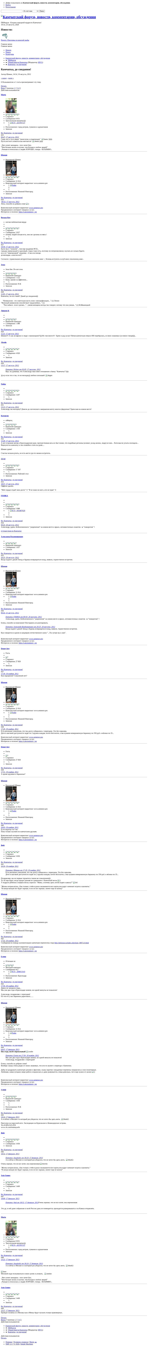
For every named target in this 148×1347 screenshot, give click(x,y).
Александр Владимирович (12, 537)
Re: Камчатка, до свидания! (12, 133)
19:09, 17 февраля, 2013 (10, 1199)
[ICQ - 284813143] (17, 972)
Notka (3, 384)
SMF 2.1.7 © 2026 (12, 1344)
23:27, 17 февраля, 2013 (10, 1311)
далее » (11, 78)
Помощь (9, 1342)
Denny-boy (5, 649)
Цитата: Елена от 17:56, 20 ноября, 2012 (22, 1055)
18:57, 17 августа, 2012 (10, 484)
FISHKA (4, 496)
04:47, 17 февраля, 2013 (10, 1049)
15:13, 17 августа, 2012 (10, 407)
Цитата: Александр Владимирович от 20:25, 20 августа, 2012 (30, 627)
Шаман (4, 155)
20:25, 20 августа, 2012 (10, 558)
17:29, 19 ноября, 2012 (9, 729)
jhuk (3, 845)
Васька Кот (5, 218)
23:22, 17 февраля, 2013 (10, 1260)
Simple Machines (26, 1344)
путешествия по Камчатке (11, 531)
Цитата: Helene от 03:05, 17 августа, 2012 (23, 369)
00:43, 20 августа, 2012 (10, 525)
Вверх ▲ (33, 1342)
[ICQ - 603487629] (17, 511)
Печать (3, 86)
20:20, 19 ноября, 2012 (9, 866)
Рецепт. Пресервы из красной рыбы (15, 40)
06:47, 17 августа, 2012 (10, 137)
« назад (4, 78)
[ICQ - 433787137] (17, 123)
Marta (3, 95)
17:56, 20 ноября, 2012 (9, 986)
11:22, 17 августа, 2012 (10, 334)
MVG (40, 62)
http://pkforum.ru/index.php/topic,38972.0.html (71, 943)
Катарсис (5, 416)
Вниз (3, 88)
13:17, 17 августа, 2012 (10, 365)
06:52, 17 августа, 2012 (10, 202)
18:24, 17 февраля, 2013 (10, 1117)
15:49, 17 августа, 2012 (10, 441)
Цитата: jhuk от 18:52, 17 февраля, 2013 (22, 1202)
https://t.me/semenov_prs (28, 212)
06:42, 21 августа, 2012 (10, 613)
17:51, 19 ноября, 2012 (9, 772)
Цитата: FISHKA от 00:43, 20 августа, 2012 (24, 617)
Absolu (3, 342)
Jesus (3, 265)
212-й (3, 459)
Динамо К (5, 311)
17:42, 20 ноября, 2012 (9, 941)
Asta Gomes (5, 1175)
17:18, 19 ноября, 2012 (9, 674)
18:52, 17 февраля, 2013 (10, 1154)
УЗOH (3, 1090)
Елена (3, 957)
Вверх (3, 1320)
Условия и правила (20, 1342)
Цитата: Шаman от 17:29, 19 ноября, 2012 (23, 870)
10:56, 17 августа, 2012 (10, 247)
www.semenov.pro (36, 208)
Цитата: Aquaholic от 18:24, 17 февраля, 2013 (24, 1158)
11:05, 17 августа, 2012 (10, 294)
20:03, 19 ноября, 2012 (9, 827)
